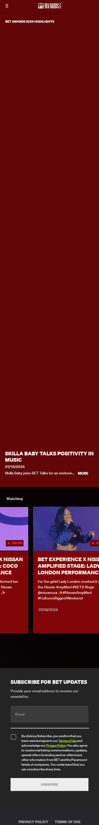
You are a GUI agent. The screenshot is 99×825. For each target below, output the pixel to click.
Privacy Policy (56, 745)
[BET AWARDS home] (50, 7)
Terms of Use (68, 740)
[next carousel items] (92, 540)
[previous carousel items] (7, 540)
